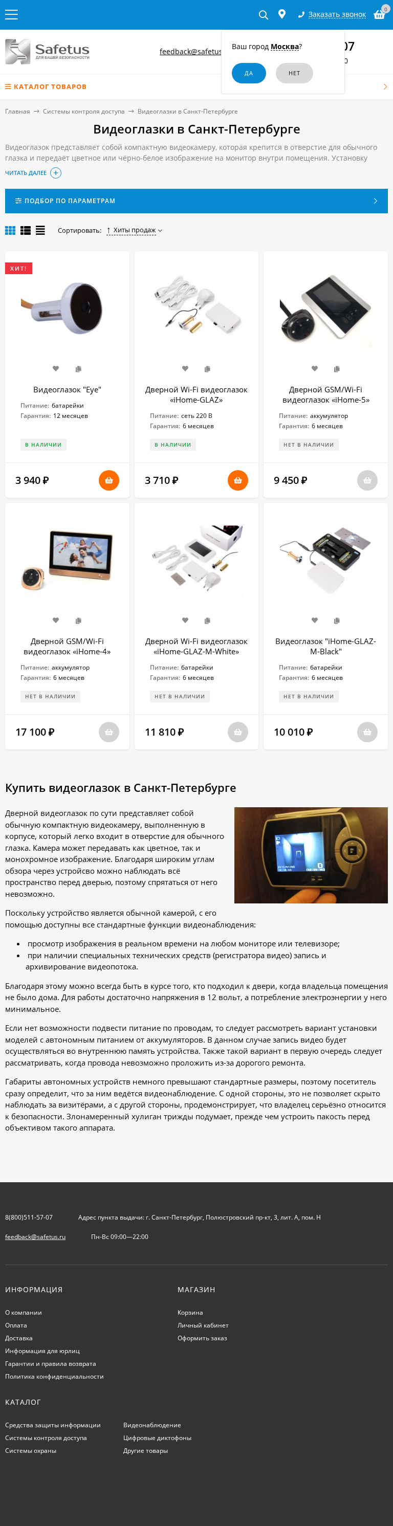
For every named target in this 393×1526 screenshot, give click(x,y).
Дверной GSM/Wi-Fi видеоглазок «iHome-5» (325, 394)
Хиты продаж (135, 230)
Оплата (16, 1325)
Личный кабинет (203, 1325)
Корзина (190, 1312)
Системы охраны (30, 1450)
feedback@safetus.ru (196, 51)
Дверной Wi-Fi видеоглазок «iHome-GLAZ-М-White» (196, 646)
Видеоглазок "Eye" (67, 389)
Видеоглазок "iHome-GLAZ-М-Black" (325, 646)
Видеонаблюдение (152, 1425)
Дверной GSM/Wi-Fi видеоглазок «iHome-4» (67, 646)
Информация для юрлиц (42, 1350)
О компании (23, 1312)
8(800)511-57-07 (29, 1217)
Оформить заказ (202, 1338)
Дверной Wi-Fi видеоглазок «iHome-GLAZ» (196, 394)
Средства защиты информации (53, 1425)
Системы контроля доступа (84, 111)
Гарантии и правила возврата (50, 1363)
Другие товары (145, 1450)
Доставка (19, 1338)
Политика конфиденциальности (54, 1376)
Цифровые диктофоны (157, 1437)
